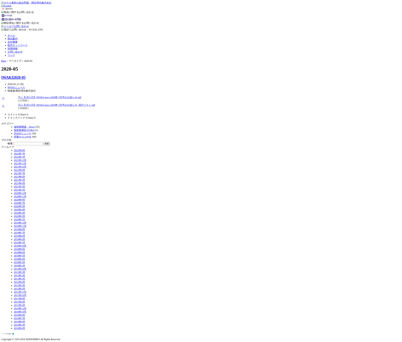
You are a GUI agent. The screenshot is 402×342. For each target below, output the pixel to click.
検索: (10, 143)
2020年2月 (19, 216)
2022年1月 (19, 157)
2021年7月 (19, 173)
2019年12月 (20, 223)
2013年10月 (20, 269)
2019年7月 (19, 232)
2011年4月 (19, 302)
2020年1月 (19, 219)
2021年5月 (19, 180)
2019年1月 (19, 242)
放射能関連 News (24, 127)
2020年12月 (20, 193)
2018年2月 (19, 265)
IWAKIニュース (16, 87)
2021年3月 (19, 186)
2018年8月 (19, 252)
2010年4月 (19, 328)
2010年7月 (19, 318)
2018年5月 (19, 255)
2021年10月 (20, 167)
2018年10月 (20, 246)
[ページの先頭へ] (7, 334)
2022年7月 (19, 153)
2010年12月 (20, 308)
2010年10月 (20, 311)
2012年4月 (19, 282)
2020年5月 (19, 206)
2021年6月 (19, 176)
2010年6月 (19, 321)
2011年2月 (19, 305)
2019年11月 (20, 226)
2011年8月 (19, 298)
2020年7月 (19, 203)
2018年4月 (19, 259)
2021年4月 (19, 183)
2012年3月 (19, 285)
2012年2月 (19, 288)
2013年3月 (19, 275)
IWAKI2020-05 (13, 77)
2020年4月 (19, 209)
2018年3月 (19, 262)
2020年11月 (20, 196)
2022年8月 (19, 150)
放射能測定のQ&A (24, 130)
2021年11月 (20, 163)
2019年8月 (19, 229)
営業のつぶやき (22, 136)
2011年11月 (20, 292)
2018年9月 (19, 249)
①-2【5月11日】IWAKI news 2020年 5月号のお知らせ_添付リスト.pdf (56, 105)
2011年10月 (20, 295)
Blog (3, 61)
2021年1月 (19, 190)
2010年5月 (19, 325)
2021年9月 (19, 170)
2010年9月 (19, 315)
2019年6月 (19, 236)
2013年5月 (19, 272)
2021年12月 (20, 160)
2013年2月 (19, 279)
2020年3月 (19, 213)
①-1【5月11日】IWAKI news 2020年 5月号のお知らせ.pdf (49, 97)
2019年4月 (19, 239)
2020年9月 (19, 199)
